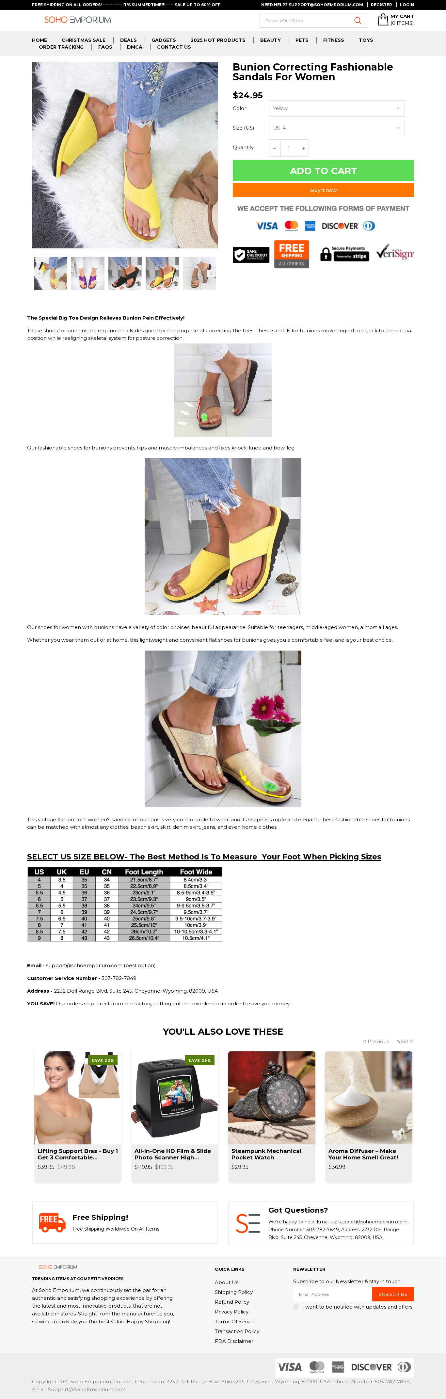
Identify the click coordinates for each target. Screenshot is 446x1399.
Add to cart (323, 170)
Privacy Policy (231, 1312)
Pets (302, 40)
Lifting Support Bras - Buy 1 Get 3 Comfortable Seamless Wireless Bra (78, 1154)
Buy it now (323, 190)
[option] (50, 273)
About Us (226, 1282)
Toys (366, 40)
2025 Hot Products (218, 40)
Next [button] (211, 273)
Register (381, 4)
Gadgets (163, 40)
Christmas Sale (83, 40)
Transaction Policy (237, 1331)
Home (39, 40)
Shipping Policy (234, 1292)
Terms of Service (236, 1321)
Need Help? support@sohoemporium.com (312, 4)
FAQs (105, 47)
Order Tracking (61, 47)
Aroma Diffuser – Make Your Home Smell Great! (363, 1154)
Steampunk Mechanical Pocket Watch (266, 1154)
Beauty (270, 40)
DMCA (134, 47)
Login (407, 4)
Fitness (333, 40)
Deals (128, 40)
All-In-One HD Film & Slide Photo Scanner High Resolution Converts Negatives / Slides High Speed (173, 1154)
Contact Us (174, 47)
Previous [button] (39, 273)
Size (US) (243, 128)
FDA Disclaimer (234, 1341)
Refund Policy (232, 1302)
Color (239, 108)
